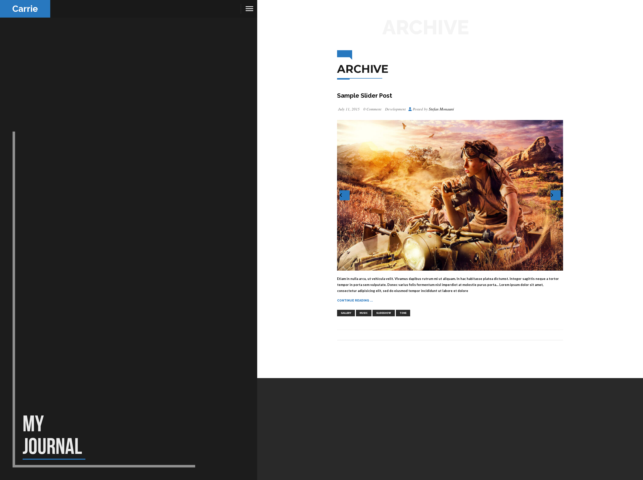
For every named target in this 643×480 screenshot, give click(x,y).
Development (395, 108)
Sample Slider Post (364, 95)
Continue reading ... (355, 300)
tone (403, 313)
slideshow (383, 313)
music (364, 313)
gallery (346, 313)
